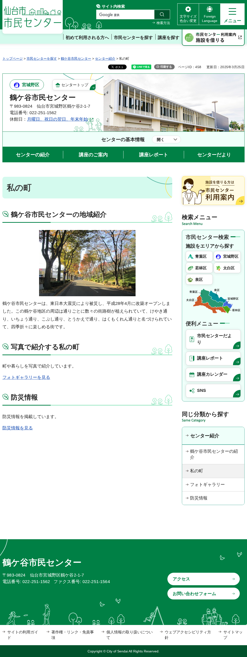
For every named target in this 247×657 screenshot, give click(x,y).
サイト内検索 (113, 6)
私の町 (196, 470)
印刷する (166, 66)
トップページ (12, 58)
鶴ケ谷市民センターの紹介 (214, 454)
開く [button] (161, 140)
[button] (232, 14)
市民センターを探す (42, 58)
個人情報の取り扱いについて (129, 634)
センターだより (214, 154)
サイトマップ (233, 634)
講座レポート (153, 154)
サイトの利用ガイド (22, 634)
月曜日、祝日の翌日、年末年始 (57, 119)
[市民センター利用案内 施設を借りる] (213, 37)
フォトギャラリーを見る (26, 377)
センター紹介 (105, 58)
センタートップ (74, 85)
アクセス (181, 579)
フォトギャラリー (207, 484)
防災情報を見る (17, 428)
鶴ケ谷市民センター (76, 58)
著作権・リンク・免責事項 (72, 634)
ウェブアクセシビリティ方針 (188, 634)
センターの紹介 (33, 154)
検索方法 (163, 23)
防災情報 (198, 498)
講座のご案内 (93, 154)
